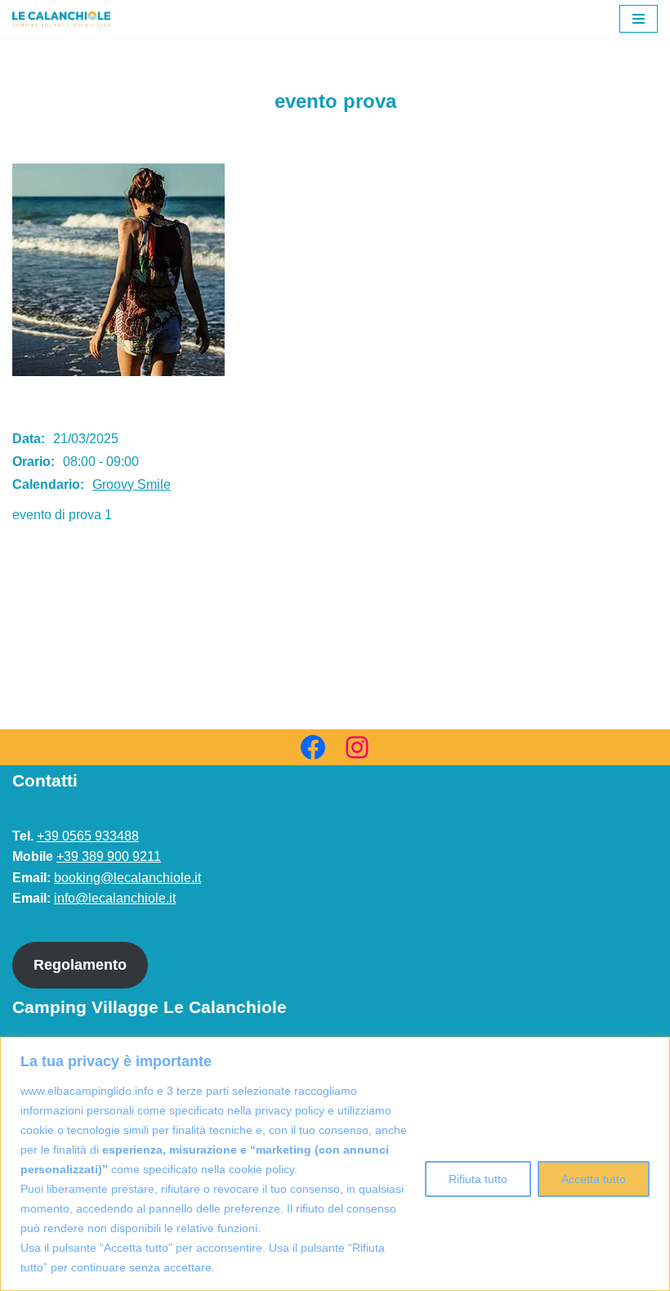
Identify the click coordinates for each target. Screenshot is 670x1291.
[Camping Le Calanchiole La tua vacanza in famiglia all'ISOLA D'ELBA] (61, 19)
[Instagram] (357, 747)
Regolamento (80, 965)
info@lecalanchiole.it (115, 898)
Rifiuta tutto (478, 1179)
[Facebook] (313, 747)
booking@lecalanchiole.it (127, 878)
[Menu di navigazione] (638, 19)
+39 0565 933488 (88, 836)
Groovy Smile (131, 484)
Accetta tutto (593, 1179)
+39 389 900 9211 (108, 856)
